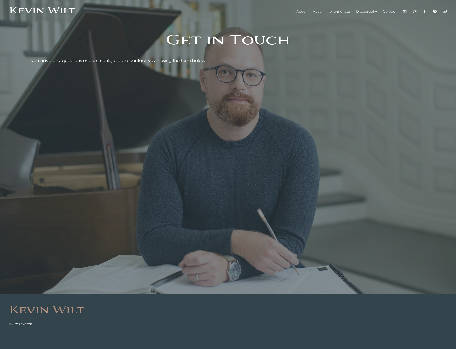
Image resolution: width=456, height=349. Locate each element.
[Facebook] (425, 11)
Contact (389, 11)
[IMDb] (445, 11)
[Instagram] (415, 11)
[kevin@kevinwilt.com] (405, 11)
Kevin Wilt (42, 11)
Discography (366, 11)
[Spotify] (435, 11)
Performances (339, 11)
